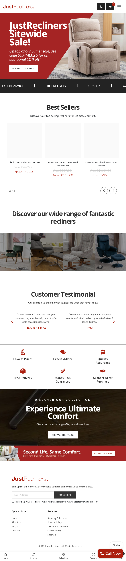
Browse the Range (63, 435)
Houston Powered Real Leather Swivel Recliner (101, 164)
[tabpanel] (36, 322)
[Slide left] (104, 190)
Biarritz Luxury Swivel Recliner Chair (24, 162)
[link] (33, 556)
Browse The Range (23, 68)
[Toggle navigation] (119, 6)
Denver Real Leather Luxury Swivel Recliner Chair (63, 164)
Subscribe (65, 495)
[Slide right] (113, 190)
